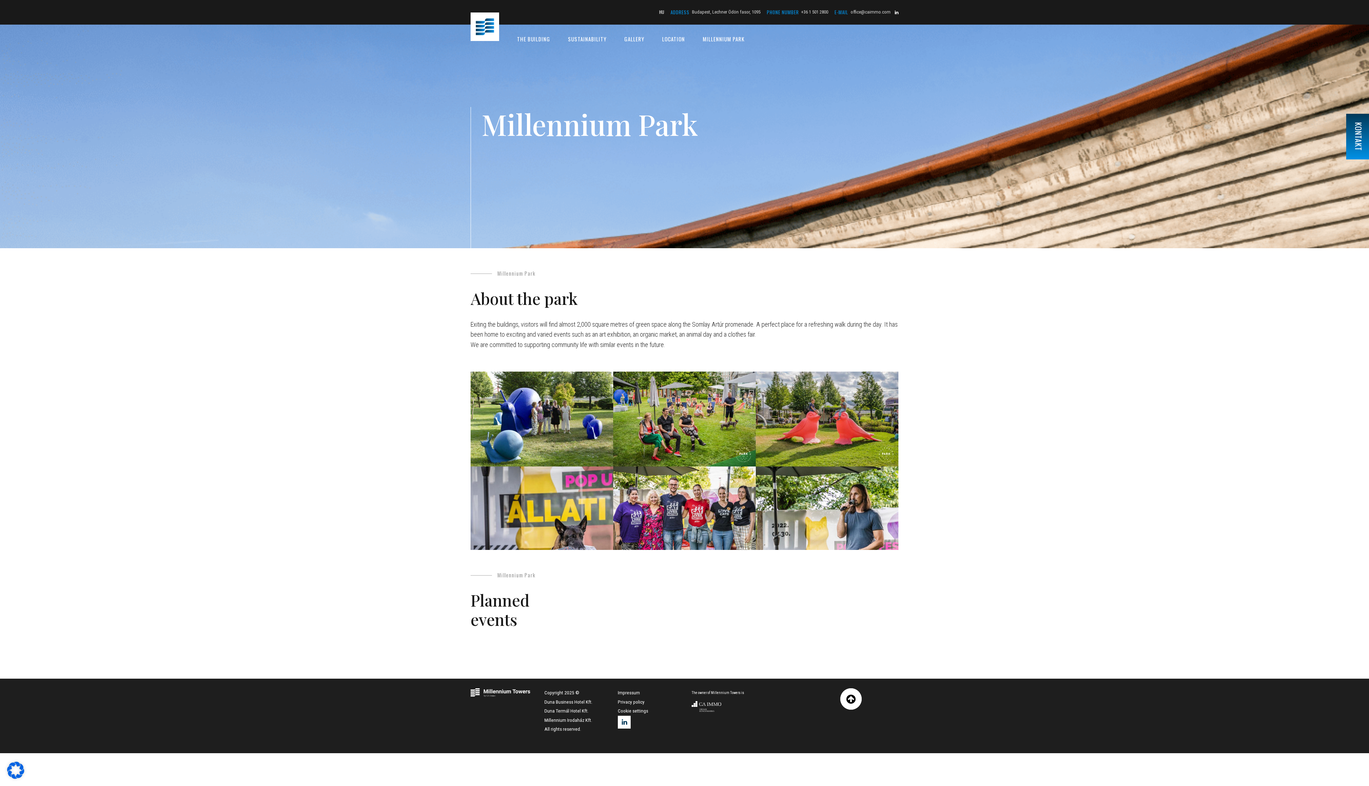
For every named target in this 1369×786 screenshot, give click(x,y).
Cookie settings (633, 711)
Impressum (629, 692)
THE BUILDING (533, 39)
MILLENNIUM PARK (723, 39)
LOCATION (673, 39)
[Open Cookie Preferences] (15, 777)
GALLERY (634, 39)
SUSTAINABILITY (587, 39)
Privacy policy (631, 702)
